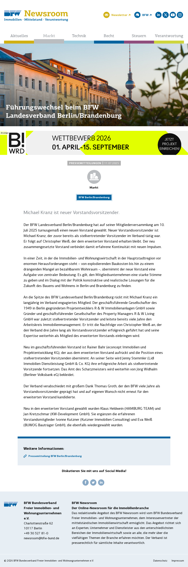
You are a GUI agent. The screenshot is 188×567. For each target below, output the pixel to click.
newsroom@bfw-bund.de (41, 538)
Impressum (178, 560)
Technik (79, 36)
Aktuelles (19, 36)
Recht (109, 36)
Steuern (139, 36)
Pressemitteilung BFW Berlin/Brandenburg (55, 456)
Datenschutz (160, 560)
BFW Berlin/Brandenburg (94, 197)
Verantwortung (169, 36)
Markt (49, 36)
